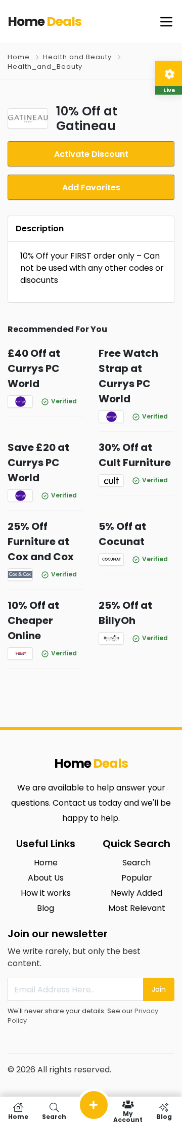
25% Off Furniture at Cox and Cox (41, 541)
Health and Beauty (77, 57)
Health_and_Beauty (45, 66)
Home (19, 57)
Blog (45, 908)
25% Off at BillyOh (125, 613)
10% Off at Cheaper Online (33, 620)
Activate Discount (91, 154)
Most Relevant (136, 908)
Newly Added (136, 893)
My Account (128, 1116)
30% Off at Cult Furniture (135, 455)
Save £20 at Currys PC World (38, 462)
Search (136, 862)
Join (159, 989)
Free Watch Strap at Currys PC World (128, 376)
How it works (46, 893)
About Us (46, 878)
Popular (136, 878)
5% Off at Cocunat (122, 534)
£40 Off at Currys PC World (34, 368)
